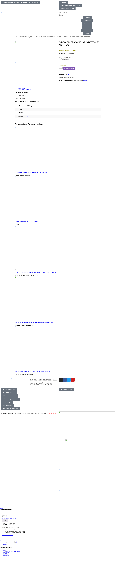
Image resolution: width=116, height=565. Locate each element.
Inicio (16, 37)
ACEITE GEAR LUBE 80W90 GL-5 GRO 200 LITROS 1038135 (32, 371)
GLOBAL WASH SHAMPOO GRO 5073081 (27, 222)
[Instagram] (61, 380)
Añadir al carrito (69, 68)
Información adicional (24, 89)
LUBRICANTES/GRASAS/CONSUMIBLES (34, 37)
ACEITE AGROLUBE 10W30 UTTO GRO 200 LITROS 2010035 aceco (34, 322)
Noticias (5, 554)
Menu (5, 544)
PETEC (70, 74)
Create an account (7, 535)
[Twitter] (69, 380)
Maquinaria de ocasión (13, 551)
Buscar (61, 15)
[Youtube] (73, 380)
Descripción (21, 88)
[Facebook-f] (65, 380)
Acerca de (6, 552)
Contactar (6, 555)
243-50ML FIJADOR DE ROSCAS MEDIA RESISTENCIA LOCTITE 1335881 (36, 272)
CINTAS (52, 37)
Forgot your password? (9, 518)
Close (1, 508)
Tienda (5, 550)
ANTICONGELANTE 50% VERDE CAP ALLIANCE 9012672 (31, 172)
